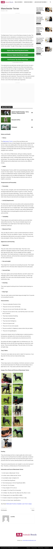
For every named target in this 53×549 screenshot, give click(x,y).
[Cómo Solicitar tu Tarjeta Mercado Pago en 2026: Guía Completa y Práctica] (48, 9)
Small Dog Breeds (18, 2)
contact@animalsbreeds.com (29, 540)
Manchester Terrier (8, 141)
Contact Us (47, 547)
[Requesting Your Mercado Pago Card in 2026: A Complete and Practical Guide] (48, 29)
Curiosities (38, 13)
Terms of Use (34, 547)
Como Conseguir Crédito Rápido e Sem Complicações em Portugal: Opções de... (40, 20)
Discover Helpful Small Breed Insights (17, 55)
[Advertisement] (17, 23)
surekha (13, 516)
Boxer (33, 510)
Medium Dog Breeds (28, 2)
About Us (28, 547)
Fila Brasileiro (4, 510)
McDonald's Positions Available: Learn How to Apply (19, 503)
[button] (50, 2)
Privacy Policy (40, 547)
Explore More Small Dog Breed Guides (17, 50)
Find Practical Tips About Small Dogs (17, 59)
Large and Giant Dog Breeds (40, 2)
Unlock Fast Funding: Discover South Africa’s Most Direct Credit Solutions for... (40, 50)
